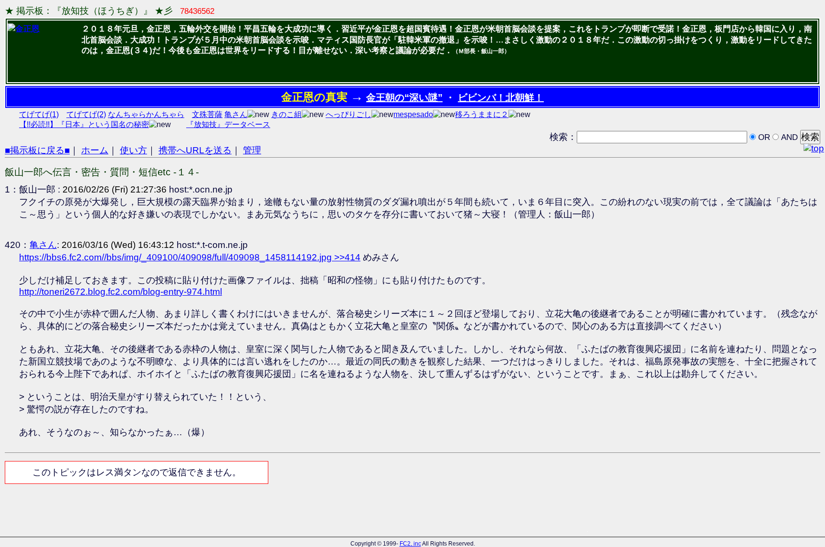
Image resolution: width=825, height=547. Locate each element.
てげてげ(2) (86, 114)
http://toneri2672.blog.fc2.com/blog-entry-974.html (120, 292)
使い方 (133, 150)
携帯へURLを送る (195, 150)
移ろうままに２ (481, 114)
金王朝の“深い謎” (404, 97)
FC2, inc (410, 543)
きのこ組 (286, 114)
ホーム (94, 150)
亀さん (235, 114)
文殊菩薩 (207, 114)
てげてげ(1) (39, 114)
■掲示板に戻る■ (37, 150)
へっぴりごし (348, 114)
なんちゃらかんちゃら (146, 114)
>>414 (347, 257)
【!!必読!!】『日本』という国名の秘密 (84, 124)
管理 (252, 150)
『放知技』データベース (228, 124)
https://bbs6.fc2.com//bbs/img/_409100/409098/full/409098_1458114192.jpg (176, 257)
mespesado (413, 114)
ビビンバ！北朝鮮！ (501, 97)
